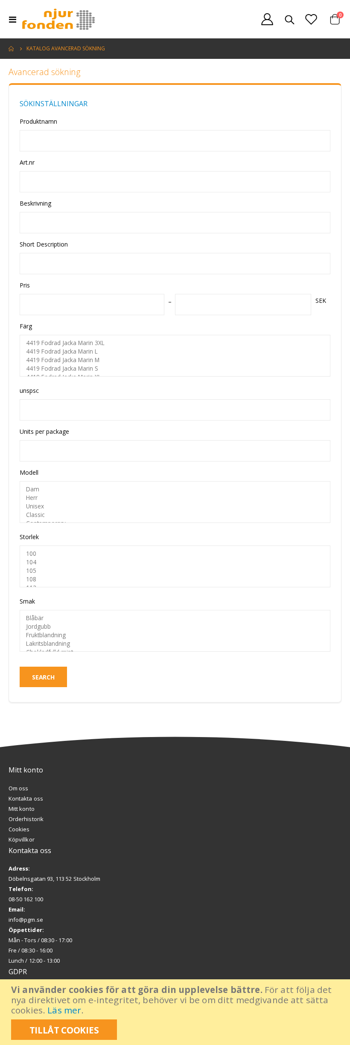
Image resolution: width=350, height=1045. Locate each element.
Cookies (19, 829)
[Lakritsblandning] (175, 643)
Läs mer (64, 1010)
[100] (175, 553)
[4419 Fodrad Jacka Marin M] (175, 360)
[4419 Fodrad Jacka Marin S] (175, 368)
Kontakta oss (26, 798)
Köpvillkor (22, 839)
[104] (175, 562)
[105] (175, 570)
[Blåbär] (175, 618)
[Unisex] (175, 506)
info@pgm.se (26, 919)
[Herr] (175, 497)
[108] (175, 579)
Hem (12, 49)
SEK (320, 300)
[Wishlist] (311, 19)
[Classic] (175, 515)
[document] (176, 1012)
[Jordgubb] (175, 626)
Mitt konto (22, 809)
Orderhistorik (26, 819)
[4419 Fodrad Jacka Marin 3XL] (175, 343)
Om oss (18, 788)
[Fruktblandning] (175, 635)
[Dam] (175, 489)
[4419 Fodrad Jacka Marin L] (175, 351)
